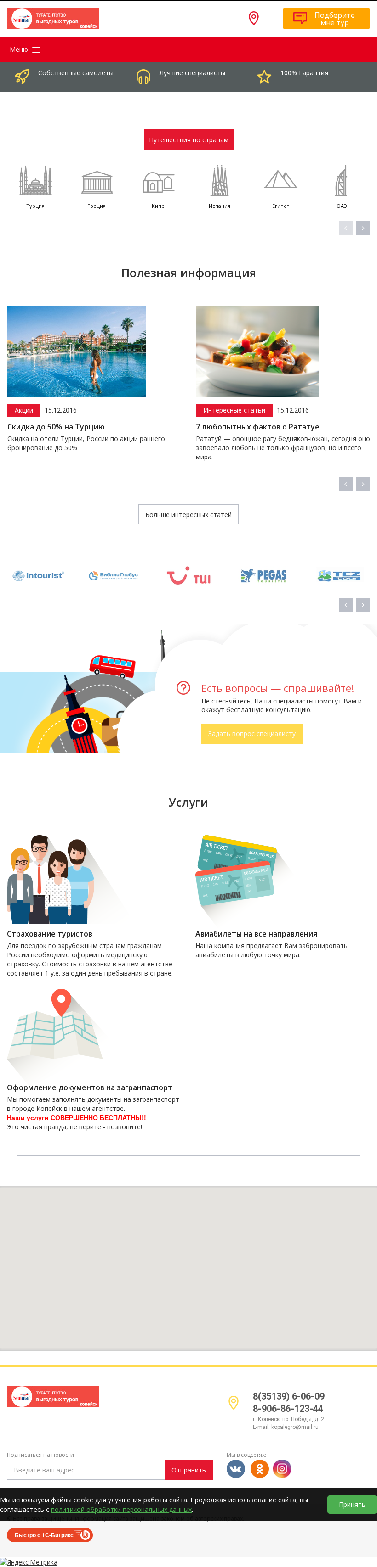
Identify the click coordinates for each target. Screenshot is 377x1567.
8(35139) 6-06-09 (289, 1396)
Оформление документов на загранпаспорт (89, 1087)
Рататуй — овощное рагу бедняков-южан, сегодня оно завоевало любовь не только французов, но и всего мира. (183, 447)
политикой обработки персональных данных (121, 1509)
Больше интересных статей (188, 514)
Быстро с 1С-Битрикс (44, 1535)
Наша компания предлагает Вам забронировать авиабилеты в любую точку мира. (271, 950)
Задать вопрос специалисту (252, 733)
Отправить (188, 1470)
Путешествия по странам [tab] (188, 139)
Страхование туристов (49, 934)
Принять (352, 1504)
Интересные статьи (134, 410)
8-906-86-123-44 (288, 1408)
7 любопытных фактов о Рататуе (158, 427)
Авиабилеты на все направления (256, 934)
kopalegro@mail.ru (295, 1427)
